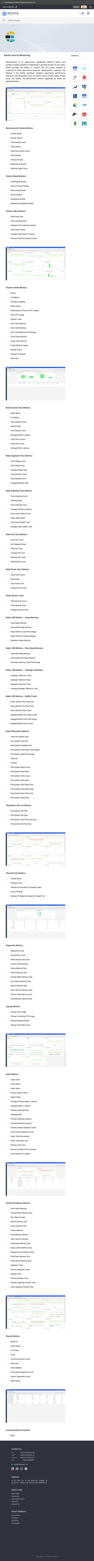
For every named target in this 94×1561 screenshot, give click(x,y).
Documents (15, 1523)
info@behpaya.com (21, 1464)
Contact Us (15, 1504)
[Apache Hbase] (75, 114)
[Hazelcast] (84, 69)
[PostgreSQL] (84, 87)
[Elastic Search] (75, 105)
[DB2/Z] (84, 96)
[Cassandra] (84, 105)
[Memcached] (84, 124)
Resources (15, 1496)
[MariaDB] (75, 87)
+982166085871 (28, 1460)
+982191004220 (8, 7)
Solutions (14, 1520)
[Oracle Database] (84, 78)
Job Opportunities (18, 1499)
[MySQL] (75, 96)
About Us (14, 1501)
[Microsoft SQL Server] (75, 78)
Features (14, 1518)
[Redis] (84, 114)
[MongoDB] (75, 124)
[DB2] (75, 69)
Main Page (15, 1493)
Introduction (15, 1515)
